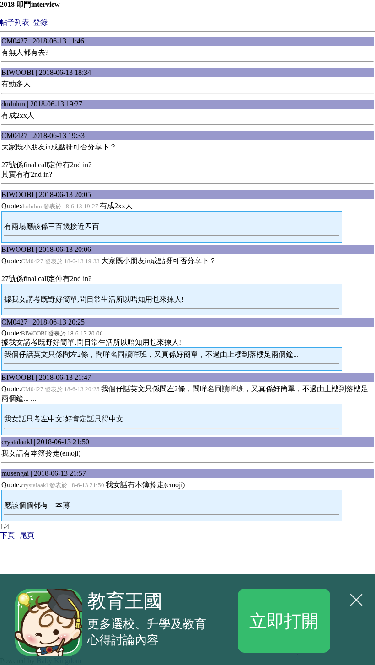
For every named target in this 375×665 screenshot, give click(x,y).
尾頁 (27, 535)
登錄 (40, 22)
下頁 (7, 535)
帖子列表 (14, 22)
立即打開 (284, 620)
